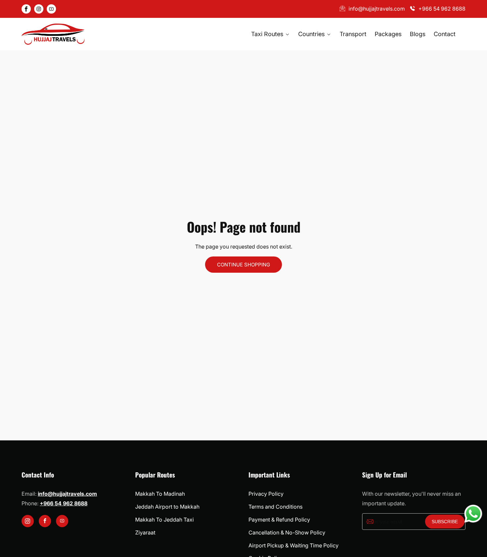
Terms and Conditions (275, 506)
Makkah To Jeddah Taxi (164, 519)
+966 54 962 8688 (441, 8)
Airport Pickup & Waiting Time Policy (293, 545)
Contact (445, 33)
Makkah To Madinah (160, 493)
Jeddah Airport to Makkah (167, 506)
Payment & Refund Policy (279, 519)
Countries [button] (312, 33)
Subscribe (445, 521)
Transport (353, 33)
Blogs (417, 33)
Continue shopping (243, 264)
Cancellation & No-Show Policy (286, 532)
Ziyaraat (145, 532)
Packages (388, 33)
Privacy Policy (266, 493)
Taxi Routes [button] (268, 33)
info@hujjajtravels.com (377, 8)
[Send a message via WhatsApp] (473, 513)
